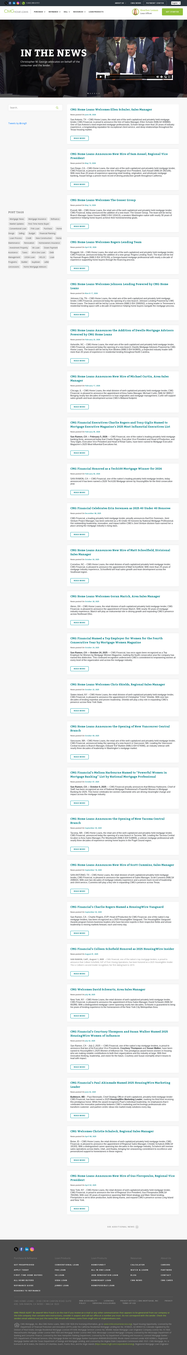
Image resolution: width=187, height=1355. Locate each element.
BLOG (133, 1275)
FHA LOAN (60, 1270)
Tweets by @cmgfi (17, 123)
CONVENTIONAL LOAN (67, 1265)
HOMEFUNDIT (98, 1265)
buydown (36, 262)
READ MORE (79, 138)
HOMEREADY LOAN (101, 1280)
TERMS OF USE (129, 1303)
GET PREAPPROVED (24, 1265)
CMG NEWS (136, 3)
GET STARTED (172, 12)
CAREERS (165, 1265)
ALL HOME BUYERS (24, 1280)
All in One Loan (38, 252)
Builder (24, 262)
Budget (32, 233)
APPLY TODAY (21, 1270)
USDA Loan (30, 257)
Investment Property (19, 247)
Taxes (24, 252)
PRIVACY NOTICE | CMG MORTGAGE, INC (139, 1301)
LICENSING (109, 1301)
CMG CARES (167, 1280)
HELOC (42, 257)
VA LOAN (59, 1275)
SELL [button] (66, 12)
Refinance (55, 219)
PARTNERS (166, 1270)
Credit (28, 238)
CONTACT (166, 1275)
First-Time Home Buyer (38, 223)
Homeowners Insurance (49, 243)
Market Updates (17, 223)
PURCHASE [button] (38, 12)
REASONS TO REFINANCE (27, 1291)
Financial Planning (47, 233)
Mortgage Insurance (37, 219)
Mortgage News (17, 219)
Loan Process (16, 238)
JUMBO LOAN (62, 1285)
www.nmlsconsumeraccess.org (117, 1324)
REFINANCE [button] (54, 12)
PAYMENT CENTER (155, 3)
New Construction (44, 238)
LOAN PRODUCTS (96, 12)
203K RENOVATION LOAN (104, 1275)
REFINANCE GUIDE (24, 1285)
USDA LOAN (61, 1280)
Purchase (48, 228)
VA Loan (36, 247)
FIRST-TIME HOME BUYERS (28, 1275)
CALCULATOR (138, 1265)
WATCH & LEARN (139, 1270)
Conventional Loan (18, 228)
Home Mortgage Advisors (35, 266)
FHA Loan (35, 228)
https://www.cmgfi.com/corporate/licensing (114, 1344)
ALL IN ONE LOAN (100, 1270)
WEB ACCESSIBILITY (88, 1301)
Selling (21, 233)
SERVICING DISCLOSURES (104, 1303)
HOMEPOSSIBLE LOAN (103, 1285)
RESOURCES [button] (78, 12)
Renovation (29, 243)
